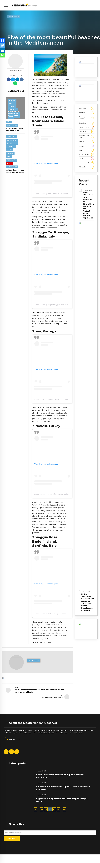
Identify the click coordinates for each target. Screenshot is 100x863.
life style (86, 142)
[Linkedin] (2, 50)
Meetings (10, 153)
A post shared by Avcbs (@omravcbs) (48, 494)
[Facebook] (2, 40)
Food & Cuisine (86, 127)
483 (64, 809)
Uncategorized (14, 16)
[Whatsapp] (2, 55)
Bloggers (86, 113)
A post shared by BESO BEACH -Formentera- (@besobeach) (57, 194)
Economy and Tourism (12, 103)
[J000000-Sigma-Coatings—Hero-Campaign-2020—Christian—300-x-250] (86, 86)
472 (54, 809)
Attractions (86, 108)
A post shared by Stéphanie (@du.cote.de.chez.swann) (55, 305)
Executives (86, 123)
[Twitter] (2, 45)
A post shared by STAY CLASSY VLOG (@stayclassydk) (55, 399)
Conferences (11, 137)
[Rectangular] (86, 624)
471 (50, 809)
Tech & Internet (86, 154)
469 (42, 809)
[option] (50, 65)
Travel (9, 163)
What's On (86, 167)
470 (46, 809)
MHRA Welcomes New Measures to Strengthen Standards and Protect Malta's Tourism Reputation (88, 205)
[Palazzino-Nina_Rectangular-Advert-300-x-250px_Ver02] (86, 63)
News (8, 122)
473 (58, 809)
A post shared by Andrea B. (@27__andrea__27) (53, 614)
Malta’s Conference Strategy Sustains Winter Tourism (15, 172)
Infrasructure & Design (86, 136)
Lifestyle (86, 146)
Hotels (9, 150)
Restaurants (11, 160)
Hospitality (12, 110)
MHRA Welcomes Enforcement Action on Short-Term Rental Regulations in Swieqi (87, 602)
